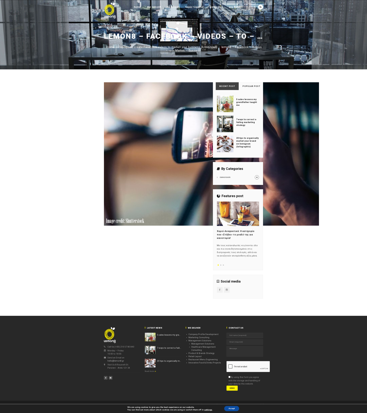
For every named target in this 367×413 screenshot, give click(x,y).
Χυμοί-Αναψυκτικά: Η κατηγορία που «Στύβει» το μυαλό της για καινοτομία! (235, 234)
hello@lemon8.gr (116, 361)
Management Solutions (200, 340)
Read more (150, 371)
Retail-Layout (195, 356)
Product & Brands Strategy (202, 353)
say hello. (235, 7)
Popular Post (251, 86)
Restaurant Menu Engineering (203, 359)
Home (110, 47)
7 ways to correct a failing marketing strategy (246, 122)
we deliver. (173, 7)
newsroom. (217, 7)
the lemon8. (154, 7)
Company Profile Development (203, 334)
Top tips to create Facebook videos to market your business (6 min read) (167, 47)
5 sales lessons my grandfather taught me (246, 102)
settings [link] (208, 409)
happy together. (195, 7)
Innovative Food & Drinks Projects (205, 363)
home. (137, 7)
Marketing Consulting (199, 337)
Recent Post (227, 86)
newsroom (225, 177)
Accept (232, 408)
